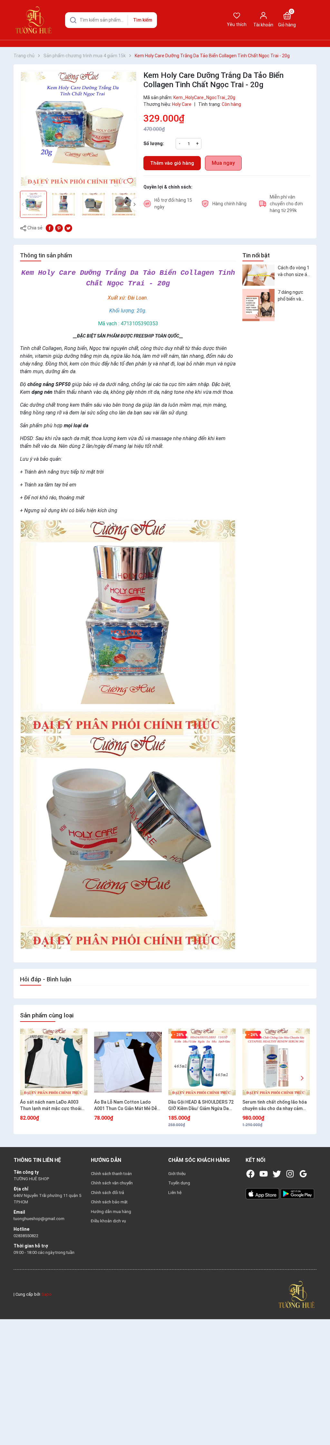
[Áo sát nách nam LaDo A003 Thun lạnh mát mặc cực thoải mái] (54, 1062)
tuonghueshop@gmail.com (39, 1218)
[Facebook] (250, 1174)
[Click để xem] (78, 129)
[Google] (303, 1174)
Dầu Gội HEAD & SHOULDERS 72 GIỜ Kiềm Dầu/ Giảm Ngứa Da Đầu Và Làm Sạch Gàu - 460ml (201, 1105)
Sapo (46, 1294)
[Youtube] (263, 1174)
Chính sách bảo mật (109, 1202)
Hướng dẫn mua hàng (111, 1211)
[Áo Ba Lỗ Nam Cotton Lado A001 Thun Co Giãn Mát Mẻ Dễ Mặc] (128, 1062)
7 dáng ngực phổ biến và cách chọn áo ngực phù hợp (292, 296)
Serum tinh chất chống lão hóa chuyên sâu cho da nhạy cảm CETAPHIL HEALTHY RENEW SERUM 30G (274, 1105)
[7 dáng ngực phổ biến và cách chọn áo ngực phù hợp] (258, 305)
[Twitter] (277, 1174)
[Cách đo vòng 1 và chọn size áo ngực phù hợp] (258, 275)
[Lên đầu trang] (316, 1425)
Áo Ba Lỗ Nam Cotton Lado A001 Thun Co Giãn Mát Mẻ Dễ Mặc (125, 1105)
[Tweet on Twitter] (68, 227)
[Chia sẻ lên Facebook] (49, 227)
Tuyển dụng (179, 1183)
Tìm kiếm (142, 20)
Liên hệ (174, 1192)
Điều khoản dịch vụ (108, 1220)
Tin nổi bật (256, 255)
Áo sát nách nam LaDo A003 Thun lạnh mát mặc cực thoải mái (50, 1105)
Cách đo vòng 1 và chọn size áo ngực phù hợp (294, 271)
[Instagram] (290, 1174)
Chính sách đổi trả (107, 1192)
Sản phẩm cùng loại (46, 1015)
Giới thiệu (177, 1173)
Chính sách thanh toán (111, 1173)
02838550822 (26, 1235)
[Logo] (296, 1294)
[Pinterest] (59, 227)
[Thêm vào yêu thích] (130, 180)
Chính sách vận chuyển (112, 1183)
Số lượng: (153, 143)
